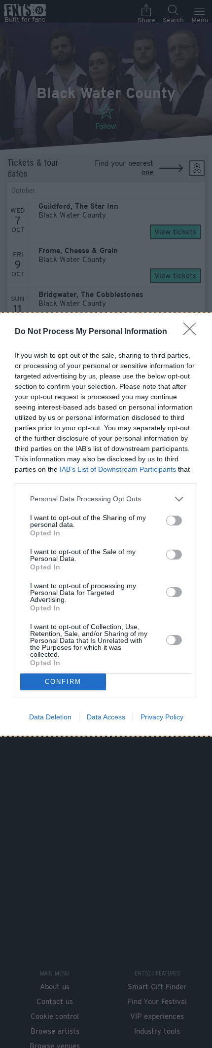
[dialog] (106, 524)
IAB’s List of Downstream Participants (118, 469)
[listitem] (106, 499)
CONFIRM (63, 681)
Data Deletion (50, 717)
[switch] (174, 520)
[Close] (192, 332)
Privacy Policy (162, 717)
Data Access (106, 717)
